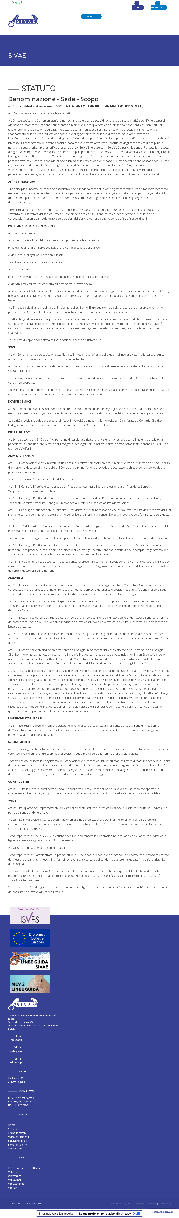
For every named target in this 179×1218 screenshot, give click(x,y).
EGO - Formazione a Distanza (25, 1168)
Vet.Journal (14, 1179)
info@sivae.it (21, 1104)
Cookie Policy (165, 1203)
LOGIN (135, 7)
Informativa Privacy (117, 1203)
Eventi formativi (17, 1132)
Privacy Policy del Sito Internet (142, 1203)
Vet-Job (12, 1187)
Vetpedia (13, 1172)
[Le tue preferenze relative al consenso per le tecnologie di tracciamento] (162, 1212)
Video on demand (18, 1136)
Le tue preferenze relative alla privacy (105, 1213)
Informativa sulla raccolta (56, 1213)
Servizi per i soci (17, 1140)
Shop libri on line (18, 1144)
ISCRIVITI (156, 7)
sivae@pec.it (141, 689)
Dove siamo (15, 1148)
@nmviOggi (15, 1175)
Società (12, 1129)
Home (11, 1125)
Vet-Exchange (16, 1183)
